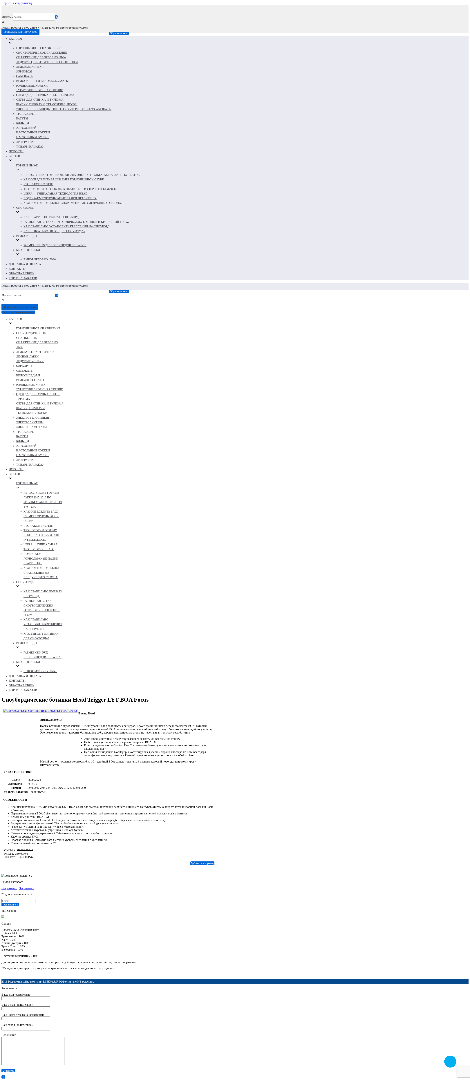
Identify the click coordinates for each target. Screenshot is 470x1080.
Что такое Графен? (38, 184)
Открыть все (9, 888)
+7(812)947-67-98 (48, 27)
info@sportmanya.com (74, 27)
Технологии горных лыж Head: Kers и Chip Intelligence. (70, 188)
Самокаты (24, 76)
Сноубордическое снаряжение (41, 52)
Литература (25, 142)
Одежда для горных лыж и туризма (45, 95)
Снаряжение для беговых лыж (41, 57)
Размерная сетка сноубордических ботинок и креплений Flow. (76, 221)
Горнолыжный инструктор (20, 31)
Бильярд (22, 123)
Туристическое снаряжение (39, 90)
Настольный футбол (32, 137)
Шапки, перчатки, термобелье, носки (46, 104)
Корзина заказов (23, 278)
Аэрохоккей (26, 127)
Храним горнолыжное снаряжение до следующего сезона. (73, 202)
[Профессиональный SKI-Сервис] (2, 917)
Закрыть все (26, 888)
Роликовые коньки (32, 85)
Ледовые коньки (30, 66)
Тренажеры (25, 113)
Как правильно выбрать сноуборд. (51, 217)
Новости (16, 151)
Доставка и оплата (25, 264)
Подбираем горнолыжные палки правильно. (60, 198)
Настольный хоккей (33, 132)
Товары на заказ (30, 146)
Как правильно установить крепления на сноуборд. (67, 226)
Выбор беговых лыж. (40, 259)
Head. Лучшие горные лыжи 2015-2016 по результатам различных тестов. (82, 174)
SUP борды (24, 71)
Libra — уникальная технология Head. (56, 193)
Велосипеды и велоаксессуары (42, 80)
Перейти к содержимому (16, 3)
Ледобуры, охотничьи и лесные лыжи (47, 62)
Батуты (22, 118)
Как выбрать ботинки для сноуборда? (54, 231)
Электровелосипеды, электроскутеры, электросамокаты (63, 109)
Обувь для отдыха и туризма (40, 99)
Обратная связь (119, 33)
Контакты (17, 268)
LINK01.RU (50, 981)
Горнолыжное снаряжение (38, 48)
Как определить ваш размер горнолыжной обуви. (64, 179)
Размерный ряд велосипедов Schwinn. (55, 245)
